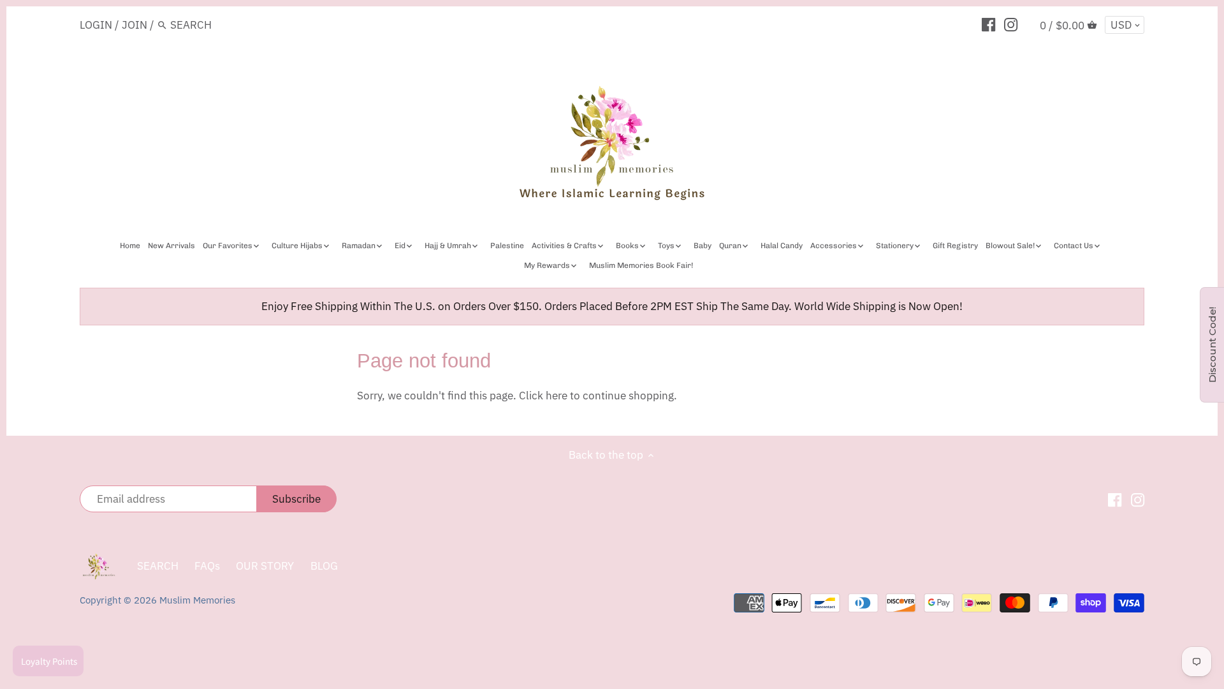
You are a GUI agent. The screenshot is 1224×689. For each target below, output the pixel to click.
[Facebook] (988, 24)
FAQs (207, 566)
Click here (543, 396)
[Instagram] (1010, 24)
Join (134, 25)
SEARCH (157, 566)
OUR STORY (265, 566)
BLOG (324, 566)
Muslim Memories (197, 599)
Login (96, 25)
